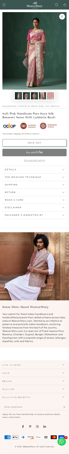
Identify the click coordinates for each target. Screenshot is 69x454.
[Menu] (4, 5)
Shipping (17, 134)
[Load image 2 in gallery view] (26, 95)
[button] (56, 5)
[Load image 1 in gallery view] (18, 95)
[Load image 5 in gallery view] (50, 95)
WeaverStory (29, 446)
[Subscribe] (65, 407)
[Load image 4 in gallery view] (42, 95)
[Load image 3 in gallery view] (34, 95)
